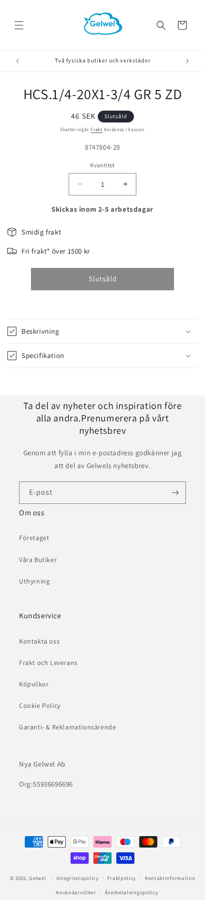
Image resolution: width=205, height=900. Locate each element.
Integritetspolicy (77, 878)
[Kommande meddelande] (187, 61)
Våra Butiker (38, 559)
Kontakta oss (39, 641)
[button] (19, 25)
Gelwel (37, 877)
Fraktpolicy (121, 878)
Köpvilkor (34, 684)
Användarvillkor (76, 892)
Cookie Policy (40, 705)
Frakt (96, 129)
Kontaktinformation (170, 878)
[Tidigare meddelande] (17, 61)
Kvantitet (102, 165)
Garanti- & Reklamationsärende (67, 727)
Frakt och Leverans (48, 662)
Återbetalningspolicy (131, 892)
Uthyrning (34, 581)
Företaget (34, 537)
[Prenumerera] (174, 492)
